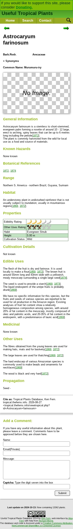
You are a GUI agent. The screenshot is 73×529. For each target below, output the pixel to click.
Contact (45, 20)
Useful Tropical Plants (27, 13)
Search (27, 20)
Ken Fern (45, 518)
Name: (7, 439)
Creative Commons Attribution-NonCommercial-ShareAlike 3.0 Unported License (42, 524)
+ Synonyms (11, 60)
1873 (57, 283)
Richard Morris (46, 520)
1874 (13, 170)
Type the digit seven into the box (28, 482)
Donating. (24, 7)
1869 (15, 205)
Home (10, 20)
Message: (9, 458)
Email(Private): (11, 449)
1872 (36, 135)
